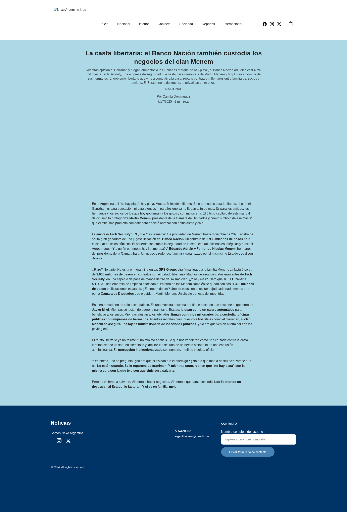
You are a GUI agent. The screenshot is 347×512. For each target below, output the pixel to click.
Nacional (123, 24)
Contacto (164, 24)
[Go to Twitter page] (279, 24)
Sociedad (186, 24)
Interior (144, 24)
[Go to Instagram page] (273, 24)
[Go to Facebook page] (266, 24)
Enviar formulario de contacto (247, 451)
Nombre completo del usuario (242, 431)
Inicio (104, 24)
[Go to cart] (290, 24)
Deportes (208, 24)
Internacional (233, 24)
